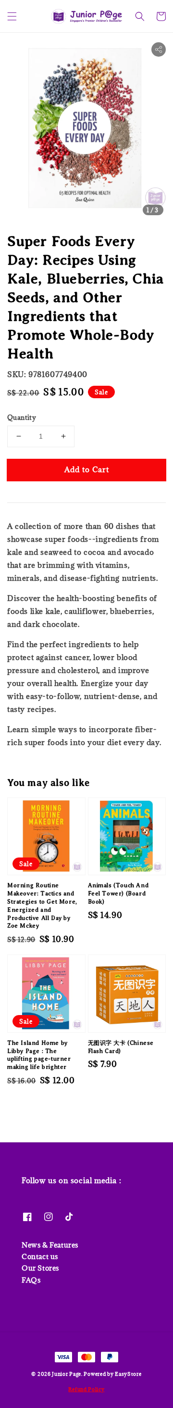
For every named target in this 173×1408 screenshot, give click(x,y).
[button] (12, 16)
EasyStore (128, 1374)
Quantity (21, 417)
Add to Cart (86, 469)
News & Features (50, 1244)
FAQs (31, 1280)
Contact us (40, 1256)
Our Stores (40, 1268)
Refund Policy (86, 1389)
